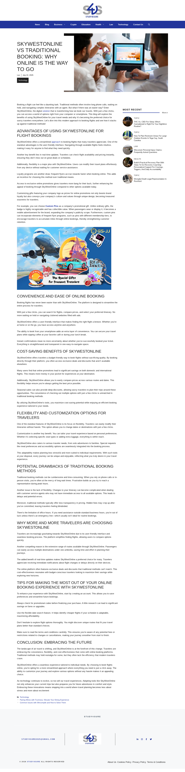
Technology (123, 24)
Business (58, 24)
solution (46, 111)
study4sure (33, 762)
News (37, 24)
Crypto (73, 24)
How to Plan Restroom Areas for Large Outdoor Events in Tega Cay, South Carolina (150, 138)
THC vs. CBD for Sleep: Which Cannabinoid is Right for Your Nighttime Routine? (150, 124)
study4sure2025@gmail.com (38, 739)
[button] (149, 24)
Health (98, 24)
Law (111, 24)
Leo (18, 75)
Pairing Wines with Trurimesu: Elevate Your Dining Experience (44, 700)
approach (56, 142)
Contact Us (138, 24)
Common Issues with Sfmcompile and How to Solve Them (43, 703)
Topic (137, 118)
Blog (47, 24)
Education (86, 24)
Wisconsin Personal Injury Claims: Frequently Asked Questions (148, 151)
